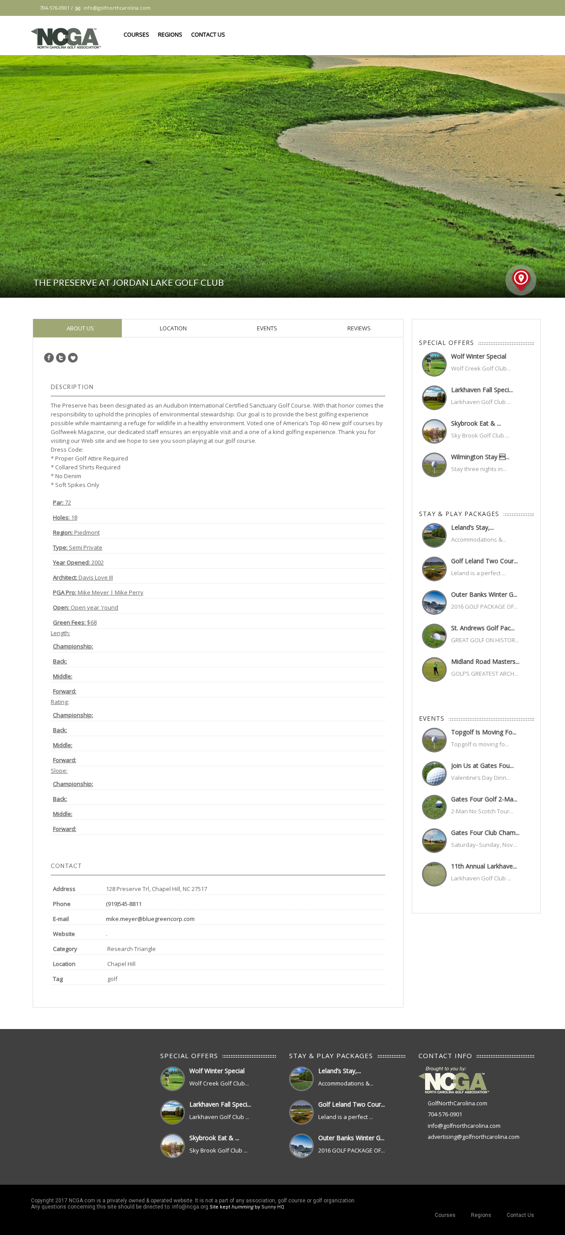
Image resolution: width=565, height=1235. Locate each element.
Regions (170, 34)
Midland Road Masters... (485, 661)
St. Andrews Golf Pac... (483, 628)
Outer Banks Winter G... (484, 594)
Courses (136, 34)
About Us (79, 328)
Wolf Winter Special (478, 356)
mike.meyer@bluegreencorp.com (150, 919)
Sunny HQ (272, 1207)
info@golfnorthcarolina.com (464, 1126)
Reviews (358, 328)
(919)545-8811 (124, 904)
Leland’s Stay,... (472, 527)
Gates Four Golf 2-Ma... (484, 799)
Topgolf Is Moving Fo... (483, 732)
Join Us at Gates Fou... (482, 765)
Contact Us (208, 34)
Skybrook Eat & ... (476, 423)
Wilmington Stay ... (480, 457)
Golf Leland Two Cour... (484, 561)
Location (172, 328)
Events (266, 328)
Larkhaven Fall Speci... (482, 389)
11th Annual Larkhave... (484, 866)
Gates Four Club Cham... (485, 832)
